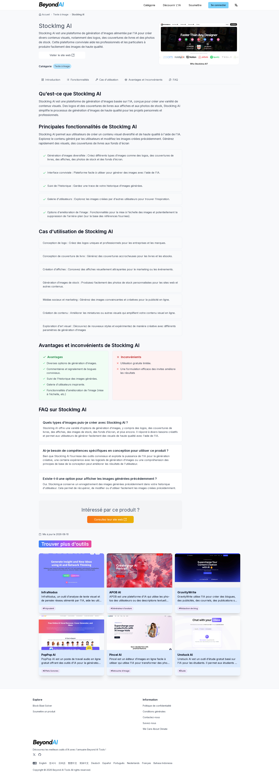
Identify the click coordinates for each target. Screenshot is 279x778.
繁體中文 (72, 763)
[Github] (39, 754)
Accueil (46, 14)
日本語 (62, 763)
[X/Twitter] (34, 754)
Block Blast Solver (42, 705)
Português (119, 763)
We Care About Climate (155, 729)
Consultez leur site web (108, 519)
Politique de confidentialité (157, 705)
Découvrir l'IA (172, 5)
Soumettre (195, 5)
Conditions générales (154, 711)
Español (107, 763)
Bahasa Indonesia (163, 763)
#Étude (182, 671)
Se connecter (218, 5)
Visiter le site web (60, 55)
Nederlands (133, 763)
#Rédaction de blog (188, 608)
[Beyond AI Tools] (45, 743)
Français (146, 763)
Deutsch (95, 763)
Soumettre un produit (44, 711)
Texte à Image (60, 14)
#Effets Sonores (50, 671)
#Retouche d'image (120, 671)
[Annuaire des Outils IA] (51, 5)
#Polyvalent (48, 608)
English (43, 763)
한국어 (52, 763)
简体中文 (84, 763)
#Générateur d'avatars (121, 608)
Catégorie (149, 5)
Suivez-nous (149, 723)
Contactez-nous (151, 717)
